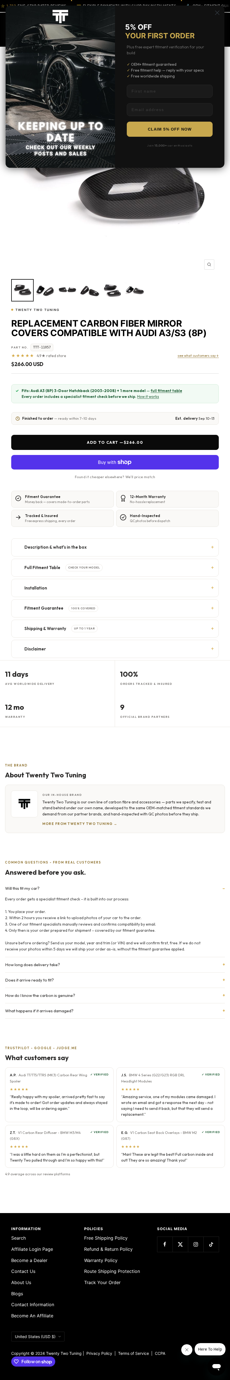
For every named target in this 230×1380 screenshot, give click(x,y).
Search (18, 1238)
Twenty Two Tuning (37, 310)
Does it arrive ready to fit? (29, 980)
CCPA (159, 1353)
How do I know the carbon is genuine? (40, 995)
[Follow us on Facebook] (165, 1244)
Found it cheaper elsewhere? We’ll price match (115, 477)
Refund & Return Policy (108, 1249)
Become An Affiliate (32, 1315)
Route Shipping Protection (112, 1271)
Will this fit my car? (22, 888)
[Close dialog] (217, 13)
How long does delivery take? (32, 964)
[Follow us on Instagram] (195, 1244)
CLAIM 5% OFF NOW (170, 129)
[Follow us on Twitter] (180, 1244)
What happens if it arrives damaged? (39, 1010)
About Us (21, 1282)
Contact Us (23, 1271)
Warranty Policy (101, 1260)
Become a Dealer (29, 1260)
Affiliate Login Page (32, 1249)
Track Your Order (102, 1282)
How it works (148, 396)
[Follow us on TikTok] (211, 1244)
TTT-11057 (42, 347)
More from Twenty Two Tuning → (80, 824)
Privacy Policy (99, 1353)
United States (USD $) (35, 1336)
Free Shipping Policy (106, 1238)
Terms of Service (134, 1353)
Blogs (17, 1293)
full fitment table (166, 390)
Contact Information (32, 1304)
